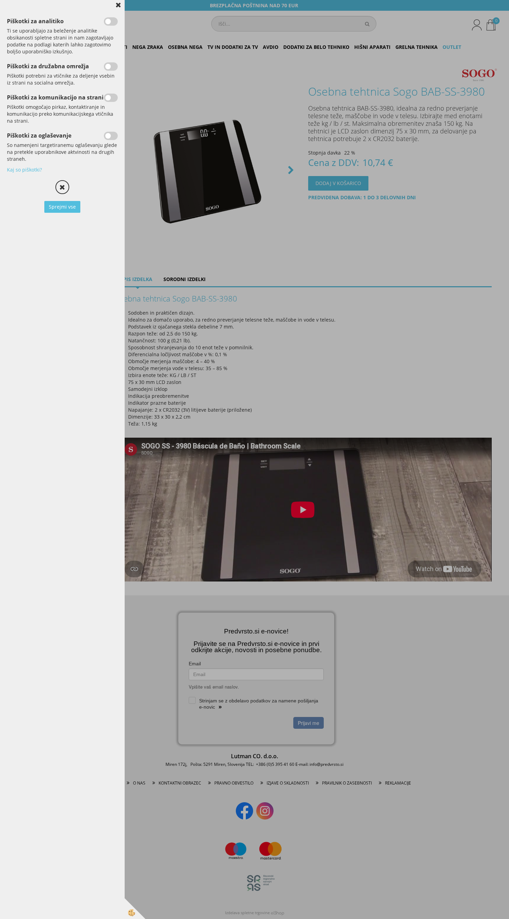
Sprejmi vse (62, 206)
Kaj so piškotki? (24, 169)
